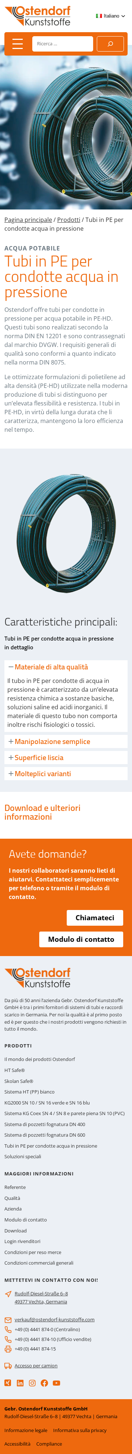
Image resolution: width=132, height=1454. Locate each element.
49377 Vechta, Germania (41, 1301)
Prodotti (68, 220)
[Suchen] (110, 44)
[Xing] (7, 1383)
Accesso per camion (36, 1365)
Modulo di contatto (81, 939)
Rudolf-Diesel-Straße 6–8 (41, 1293)
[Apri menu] (17, 44)
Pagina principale (28, 220)
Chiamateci (95, 917)
